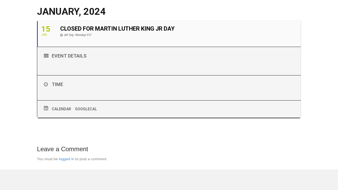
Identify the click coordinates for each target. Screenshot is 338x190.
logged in (66, 159)
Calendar (61, 109)
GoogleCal (86, 109)
